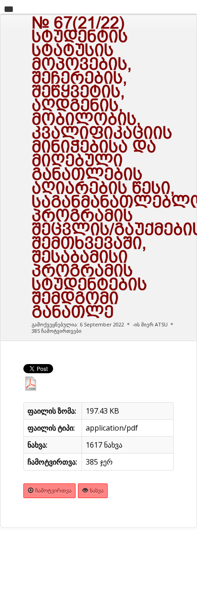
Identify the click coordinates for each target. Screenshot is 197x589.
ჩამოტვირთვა (52, 490)
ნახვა (96, 490)
